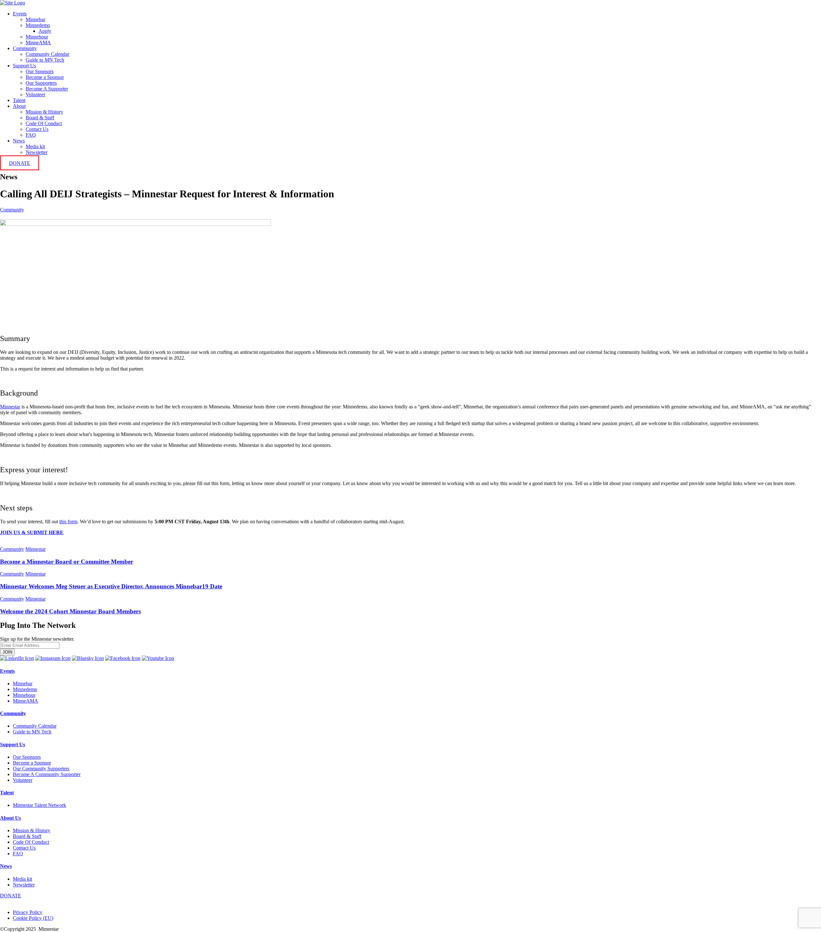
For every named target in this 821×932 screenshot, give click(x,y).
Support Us (24, 65)
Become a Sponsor (45, 77)
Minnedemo (38, 25)
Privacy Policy (27, 912)
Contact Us (37, 129)
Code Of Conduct (44, 123)
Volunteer (35, 94)
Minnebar (35, 19)
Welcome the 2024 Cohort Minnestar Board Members (70, 611)
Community (25, 48)
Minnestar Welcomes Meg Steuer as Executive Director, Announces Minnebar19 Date (111, 586)
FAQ (31, 135)
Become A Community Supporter (46, 774)
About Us (10, 818)
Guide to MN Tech (45, 60)
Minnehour (37, 36)
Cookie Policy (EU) (33, 918)
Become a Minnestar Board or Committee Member (66, 561)
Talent (19, 100)
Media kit (35, 146)
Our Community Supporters (41, 768)
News (19, 140)
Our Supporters (41, 83)
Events (20, 13)
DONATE (19, 163)
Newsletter (36, 152)
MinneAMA (38, 42)
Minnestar (35, 549)
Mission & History (44, 112)
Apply (44, 31)
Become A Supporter (47, 88)
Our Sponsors (40, 71)
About (19, 106)
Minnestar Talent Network (39, 805)
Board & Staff (40, 117)
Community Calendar (47, 54)
